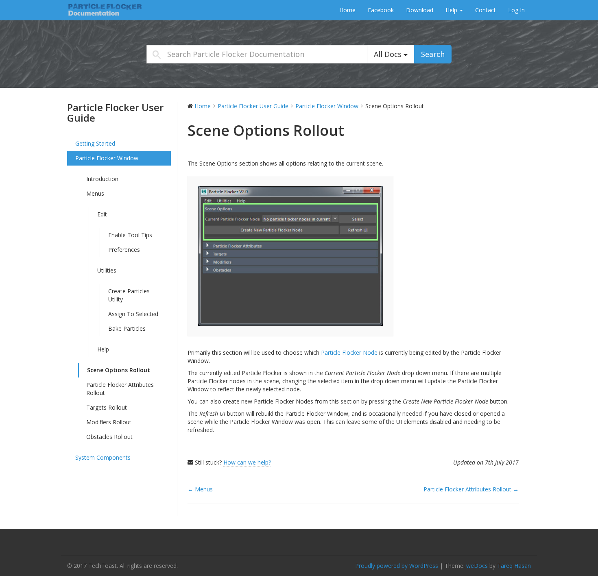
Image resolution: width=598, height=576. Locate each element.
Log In (516, 10)
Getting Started (95, 143)
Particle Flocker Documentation (118, 9)
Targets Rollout (106, 407)
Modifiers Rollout (108, 422)
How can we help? (247, 462)
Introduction (102, 179)
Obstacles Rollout (109, 437)
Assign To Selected (133, 314)
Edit (102, 214)
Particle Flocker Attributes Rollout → (471, 489)
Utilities (106, 270)
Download (419, 10)
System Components (103, 457)
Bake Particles (127, 328)
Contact (485, 10)
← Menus (200, 489)
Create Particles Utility (129, 295)
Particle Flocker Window (106, 158)
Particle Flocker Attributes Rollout (120, 389)
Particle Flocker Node (348, 352)
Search (433, 54)
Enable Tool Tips (130, 235)
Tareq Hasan (514, 565)
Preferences (124, 249)
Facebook (381, 10)
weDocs (477, 565)
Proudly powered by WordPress (396, 565)
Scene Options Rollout (118, 370)
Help (452, 10)
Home (347, 10)
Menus (95, 193)
